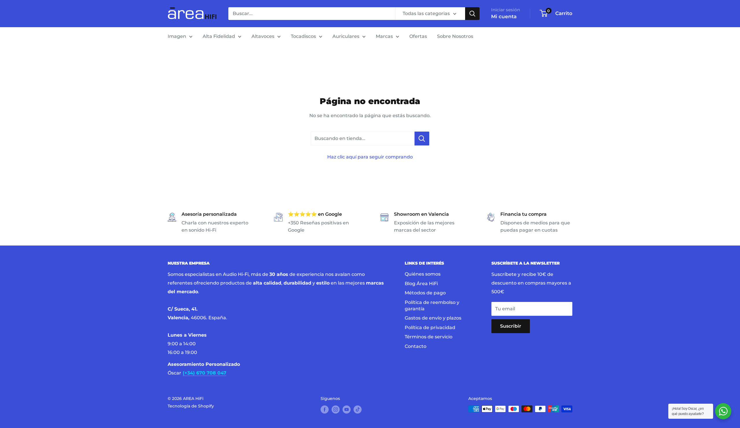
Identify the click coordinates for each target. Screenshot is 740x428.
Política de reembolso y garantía (432, 305)
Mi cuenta (504, 16)
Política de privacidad (430, 327)
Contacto (415, 346)
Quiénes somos (423, 274)
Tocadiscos (303, 36)
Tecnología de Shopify (191, 406)
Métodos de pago (425, 293)
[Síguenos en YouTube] (347, 409)
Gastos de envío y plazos (433, 318)
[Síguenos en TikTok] (358, 409)
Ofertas (418, 36)
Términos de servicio (428, 337)
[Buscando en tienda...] (422, 138)
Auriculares (345, 36)
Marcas (384, 36)
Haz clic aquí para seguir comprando (370, 157)
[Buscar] (472, 13)
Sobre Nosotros (455, 36)
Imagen (177, 36)
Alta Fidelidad (219, 36)
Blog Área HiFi (421, 283)
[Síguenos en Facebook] (325, 409)
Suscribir (510, 326)
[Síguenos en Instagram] (336, 409)
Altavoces (262, 36)
